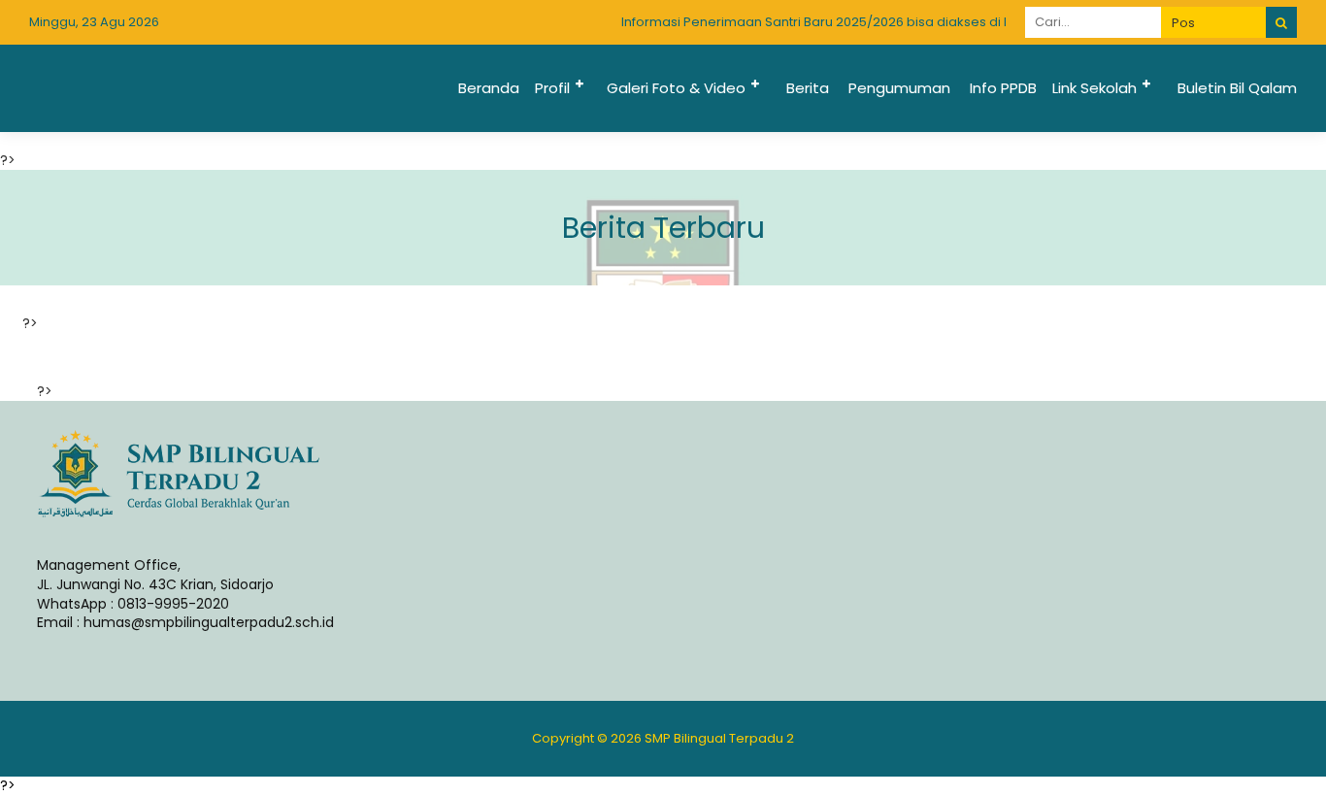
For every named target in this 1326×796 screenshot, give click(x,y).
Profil (552, 88)
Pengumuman (899, 88)
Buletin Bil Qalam (1237, 88)
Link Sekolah (1094, 88)
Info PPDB (1003, 88)
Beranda (488, 88)
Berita (807, 88)
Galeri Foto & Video (676, 88)
